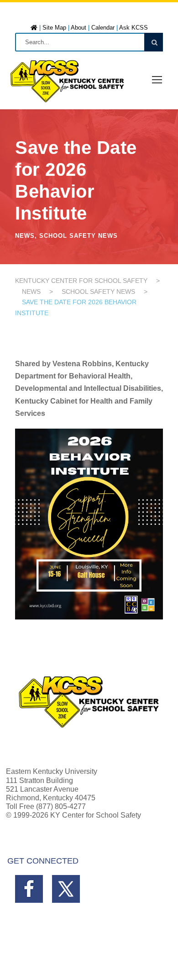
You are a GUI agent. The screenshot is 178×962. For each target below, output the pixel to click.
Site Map (54, 27)
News (25, 235)
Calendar (103, 27)
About (78, 27)
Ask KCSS (133, 27)
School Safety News (78, 235)
